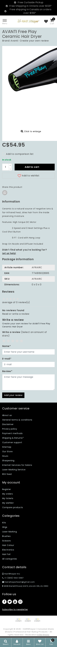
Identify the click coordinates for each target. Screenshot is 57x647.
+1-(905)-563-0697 (14, 578)
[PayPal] (19, 621)
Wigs (4, 527)
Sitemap (6, 446)
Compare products (12, 507)
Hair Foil (6, 554)
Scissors (6, 540)
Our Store (7, 451)
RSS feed (7, 474)
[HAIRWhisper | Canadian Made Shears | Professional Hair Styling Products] (28, 21)
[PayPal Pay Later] (37, 621)
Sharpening (8, 460)
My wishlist (8, 502)
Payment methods (12, 433)
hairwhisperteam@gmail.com (20, 582)
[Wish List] (46, 22)
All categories (9, 558)
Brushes (6, 536)
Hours (5, 456)
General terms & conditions (17, 419)
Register (6, 489)
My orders (7, 493)
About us (7, 415)
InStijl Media (43, 634)
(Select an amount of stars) (24, 333)
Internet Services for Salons (17, 465)
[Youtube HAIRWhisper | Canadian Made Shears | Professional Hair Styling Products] (15, 602)
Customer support (12, 442)
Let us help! (9, 253)
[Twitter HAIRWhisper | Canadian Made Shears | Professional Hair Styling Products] (9, 602)
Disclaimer (8, 424)
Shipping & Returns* (13, 437)
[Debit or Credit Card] (28, 621)
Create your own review (34, 40)
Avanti (14, 40)
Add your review (13, 395)
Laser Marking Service (13, 469)
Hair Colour (8, 545)
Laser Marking (9, 531)
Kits (4, 522)
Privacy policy (9, 428)
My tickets (7, 498)
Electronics (8, 549)
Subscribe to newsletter (15, 609)
